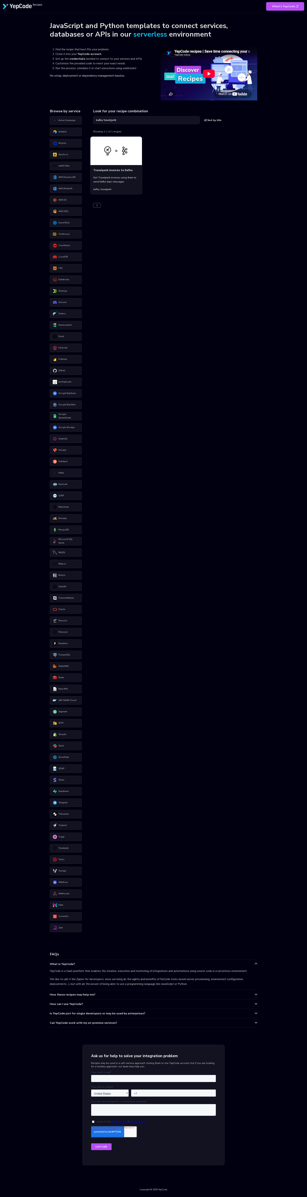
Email (61, 336)
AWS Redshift (65, 188)
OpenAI (62, 586)
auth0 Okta (63, 165)
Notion (61, 575)
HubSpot (63, 461)
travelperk (105, 189)
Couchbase (64, 245)
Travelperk (63, 848)
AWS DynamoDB (67, 177)
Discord (62, 302)
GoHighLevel (64, 381)
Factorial (62, 347)
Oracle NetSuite (66, 597)
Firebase (62, 359)
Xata (60, 904)
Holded (62, 450)
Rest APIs (63, 688)
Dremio (62, 313)
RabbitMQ (63, 666)
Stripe (61, 779)
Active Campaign (67, 120)
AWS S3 (62, 199)
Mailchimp (63, 506)
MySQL (61, 552)
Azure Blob (64, 222)
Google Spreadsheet (64, 416)
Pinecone (62, 632)
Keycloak (62, 484)
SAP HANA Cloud (67, 700)
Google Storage (66, 427)
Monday (62, 518)
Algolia (62, 143)
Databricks (63, 279)
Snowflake (63, 757)
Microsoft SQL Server (65, 541)
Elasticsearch (65, 325)
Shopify (62, 734)
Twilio (61, 859)
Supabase (63, 791)
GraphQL (63, 438)
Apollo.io (63, 154)
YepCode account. (89, 54)
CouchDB (63, 256)
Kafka (61, 472)
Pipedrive (63, 643)
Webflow (63, 882)
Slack (61, 745)
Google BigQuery (67, 393)
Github (61, 370)
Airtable (62, 131)
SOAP (61, 768)
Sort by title (214, 120)
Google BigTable (67, 404)
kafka (96, 189)
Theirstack (63, 814)
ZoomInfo (63, 916)
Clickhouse (63, 234)
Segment (62, 711)
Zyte (60, 927)
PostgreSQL (64, 654)
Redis (61, 677)
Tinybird (62, 825)
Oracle (61, 609)
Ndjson (62, 563)
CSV (60, 268)
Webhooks (63, 893)
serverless (150, 34)
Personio (62, 620)
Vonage (62, 870)
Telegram (63, 802)
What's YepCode (283, 6)
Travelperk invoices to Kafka (113, 170)
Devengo (62, 290)
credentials (77, 59)
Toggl (61, 836)
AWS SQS (63, 211)
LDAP (61, 495)
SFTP (60, 723)
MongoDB (63, 529)
